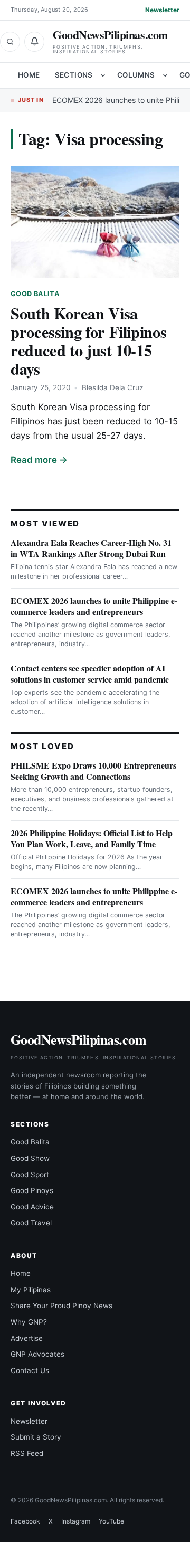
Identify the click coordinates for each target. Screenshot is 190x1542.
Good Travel (31, 1222)
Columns (136, 75)
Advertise (27, 1338)
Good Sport (30, 1174)
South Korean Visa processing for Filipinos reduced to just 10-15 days (88, 340)
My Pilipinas (31, 1289)
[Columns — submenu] (165, 75)
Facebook (25, 1521)
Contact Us (30, 1370)
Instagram (75, 1521)
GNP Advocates (37, 1354)
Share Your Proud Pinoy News (61, 1305)
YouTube (111, 1521)
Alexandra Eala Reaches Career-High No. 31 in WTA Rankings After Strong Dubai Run (91, 548)
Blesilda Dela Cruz (112, 387)
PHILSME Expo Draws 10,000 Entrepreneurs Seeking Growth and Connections (93, 770)
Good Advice (32, 1207)
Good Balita (35, 294)
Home (29, 75)
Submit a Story (36, 1437)
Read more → (39, 460)
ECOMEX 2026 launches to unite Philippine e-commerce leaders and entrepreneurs (94, 606)
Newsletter (162, 10)
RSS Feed (27, 1453)
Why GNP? (29, 1322)
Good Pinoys (32, 1190)
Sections (74, 75)
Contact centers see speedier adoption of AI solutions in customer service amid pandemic (90, 673)
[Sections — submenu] (103, 75)
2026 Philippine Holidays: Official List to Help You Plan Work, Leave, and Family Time (92, 838)
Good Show (30, 1158)
